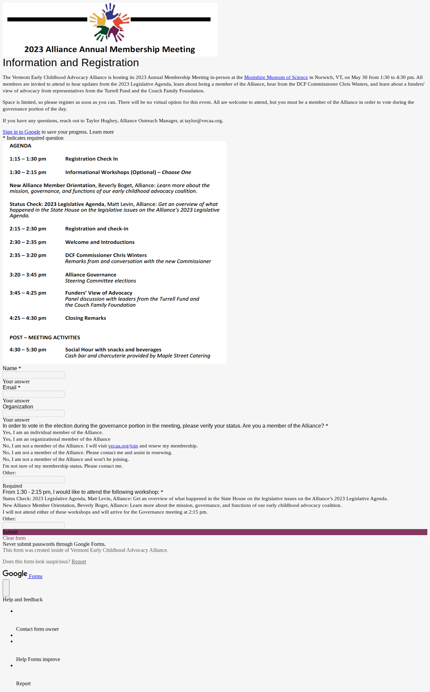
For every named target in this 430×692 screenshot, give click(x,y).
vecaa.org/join (123, 445)
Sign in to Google (21, 132)
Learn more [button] (101, 132)
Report (79, 561)
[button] (215, 532)
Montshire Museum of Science (276, 77)
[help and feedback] (6, 588)
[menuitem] (221, 620)
